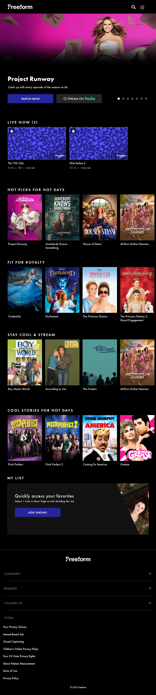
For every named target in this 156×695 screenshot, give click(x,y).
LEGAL (9, 617)
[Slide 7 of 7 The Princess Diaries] (146, 98)
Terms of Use (10, 671)
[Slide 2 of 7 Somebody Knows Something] (123, 98)
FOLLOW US (13, 603)
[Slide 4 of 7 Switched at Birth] (132, 98)
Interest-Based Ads (13, 634)
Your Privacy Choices (14, 627)
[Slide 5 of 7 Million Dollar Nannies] (137, 98)
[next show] (149, 59)
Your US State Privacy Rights (19, 656)
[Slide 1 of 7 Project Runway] (118, 98)
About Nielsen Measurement (19, 663)
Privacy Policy (10, 678)
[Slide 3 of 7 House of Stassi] (128, 98)
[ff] (20, 7)
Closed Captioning (13, 641)
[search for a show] (133, 6)
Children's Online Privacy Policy (20, 649)
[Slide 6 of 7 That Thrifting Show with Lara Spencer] (141, 98)
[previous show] (7, 59)
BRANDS (10, 588)
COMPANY (12, 573)
